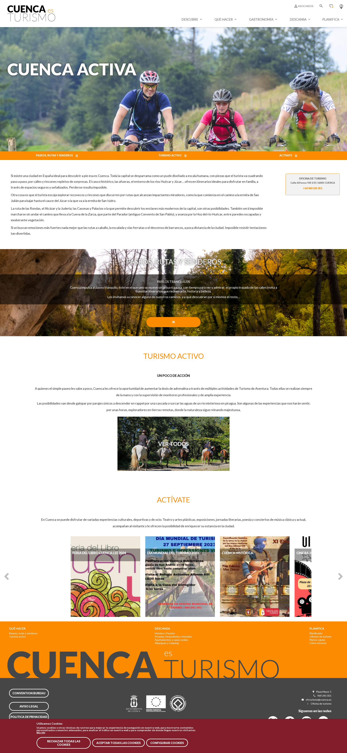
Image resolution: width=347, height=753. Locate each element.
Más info (41, 732)
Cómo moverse (317, 643)
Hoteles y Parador (165, 633)
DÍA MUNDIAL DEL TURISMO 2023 (173, 553)
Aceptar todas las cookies (118, 743)
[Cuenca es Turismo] (31, 20)
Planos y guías (317, 639)
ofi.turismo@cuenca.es (318, 699)
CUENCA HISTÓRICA (237, 553)
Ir (173, 322)
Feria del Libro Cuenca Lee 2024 (99, 553)
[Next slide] (340, 576)
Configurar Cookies (167, 743)
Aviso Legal (29, 706)
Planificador (316, 633)
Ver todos (173, 443)
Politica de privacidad (28, 716)
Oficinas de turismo (320, 636)
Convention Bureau (28, 693)
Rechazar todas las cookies (63, 742)
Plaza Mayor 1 (323, 691)
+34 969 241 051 (312, 188)
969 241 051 (324, 695)
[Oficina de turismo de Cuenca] (341, 5)
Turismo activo (169, 155)
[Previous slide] (6, 576)
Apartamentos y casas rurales (171, 639)
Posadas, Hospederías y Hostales (173, 636)
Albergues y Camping (167, 643)
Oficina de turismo (321, 703)
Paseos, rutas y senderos (54, 155)
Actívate (285, 155)
